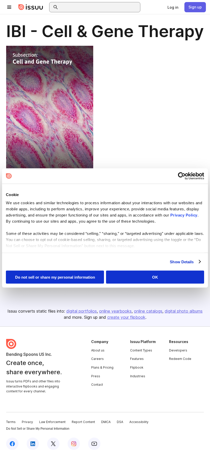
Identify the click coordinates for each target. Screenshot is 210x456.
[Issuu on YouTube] (94, 444)
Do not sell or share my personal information (55, 277)
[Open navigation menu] (9, 7)
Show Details (182, 261)
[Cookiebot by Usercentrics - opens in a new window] (181, 176)
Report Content (83, 422)
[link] (172, 7)
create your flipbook (126, 317)
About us (97, 350)
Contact (97, 384)
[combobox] (99, 7)
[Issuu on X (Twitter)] (53, 444)
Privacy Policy (183, 215)
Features (137, 359)
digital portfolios (81, 311)
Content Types (141, 350)
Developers (178, 350)
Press (95, 376)
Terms (11, 422)
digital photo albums (184, 311)
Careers (97, 359)
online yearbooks (115, 311)
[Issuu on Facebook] (12, 444)
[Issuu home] (30, 7)
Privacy (27, 422)
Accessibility (139, 422)
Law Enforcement (52, 422)
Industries (137, 376)
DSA (120, 422)
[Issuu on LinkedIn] (33, 444)
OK (155, 277)
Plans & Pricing (102, 367)
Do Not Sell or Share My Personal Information (37, 428)
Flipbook (136, 367)
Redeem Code (180, 359)
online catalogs (148, 311)
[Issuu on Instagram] (74, 444)
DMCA (106, 422)
